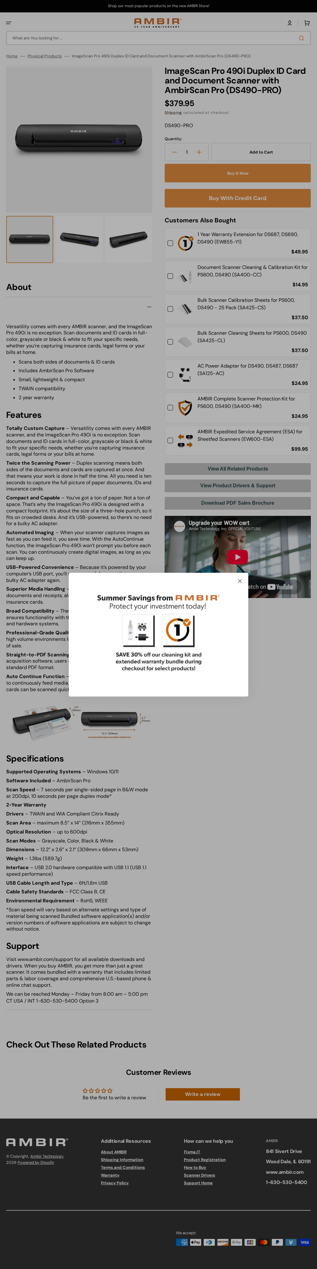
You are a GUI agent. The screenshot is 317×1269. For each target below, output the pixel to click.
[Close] (240, 581)
